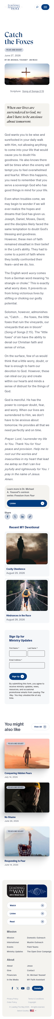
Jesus (30, 965)
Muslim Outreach (35, 942)
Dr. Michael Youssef (36, 974)
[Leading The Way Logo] (14, 7)
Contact (31, 970)
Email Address (15, 660)
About (10, 965)
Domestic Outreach (36, 937)
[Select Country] (33, 1011)
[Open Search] (37, 7)
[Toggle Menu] (45, 7)
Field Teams (32, 946)
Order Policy (12, 1002)
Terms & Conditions (36, 999)
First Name (14, 648)
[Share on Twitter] (15, 517)
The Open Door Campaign (39, 951)
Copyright (32, 1002)
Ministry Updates (15, 951)
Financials (12, 974)
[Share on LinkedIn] (22, 517)
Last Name (33, 648)
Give (9, 970)
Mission (10, 937)
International (13, 942)
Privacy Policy (12, 999)
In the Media (13, 979)
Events (10, 946)
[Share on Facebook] (7, 517)
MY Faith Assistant (36, 979)
